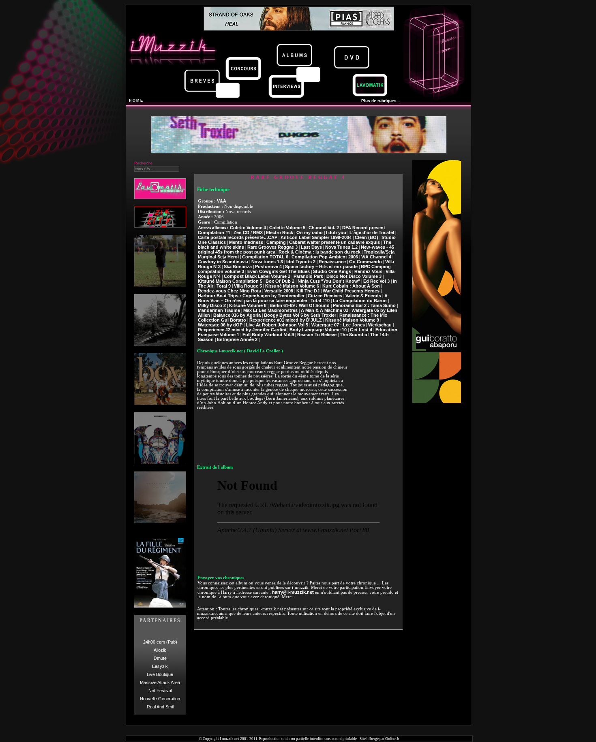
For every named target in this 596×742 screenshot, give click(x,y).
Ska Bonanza (238, 266)
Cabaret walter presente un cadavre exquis (334, 242)
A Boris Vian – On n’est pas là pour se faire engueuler (293, 298)
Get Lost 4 (361, 329)
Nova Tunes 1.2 (341, 247)
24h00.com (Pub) (160, 642)
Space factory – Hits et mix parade (321, 266)
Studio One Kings (332, 271)
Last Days (311, 247)
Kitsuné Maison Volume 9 (352, 320)
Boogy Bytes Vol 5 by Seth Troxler (300, 315)
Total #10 (320, 300)
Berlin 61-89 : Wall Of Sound (300, 305)
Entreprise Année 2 (237, 339)
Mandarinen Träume (219, 310)
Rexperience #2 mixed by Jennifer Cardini (242, 329)
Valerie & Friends (363, 295)
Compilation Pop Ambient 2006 (325, 256)
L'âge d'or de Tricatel (371, 232)
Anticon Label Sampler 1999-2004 (316, 237)
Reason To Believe (317, 334)
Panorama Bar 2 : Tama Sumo (364, 305)
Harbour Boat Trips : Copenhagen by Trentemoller (251, 295)
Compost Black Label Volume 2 (257, 276)
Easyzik (160, 666)
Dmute (160, 658)
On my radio (309, 232)
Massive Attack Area (160, 682)
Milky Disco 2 (212, 305)
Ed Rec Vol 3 (376, 281)
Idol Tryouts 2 (300, 261)
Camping (276, 242)
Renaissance (332, 261)
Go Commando (365, 261)
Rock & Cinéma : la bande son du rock (319, 251)
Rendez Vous (368, 271)
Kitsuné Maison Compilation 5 (230, 281)
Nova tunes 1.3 (267, 261)
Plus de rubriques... (380, 100)
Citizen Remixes (325, 295)
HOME (136, 100)
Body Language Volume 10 (318, 329)
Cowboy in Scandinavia (223, 261)
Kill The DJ (307, 290)
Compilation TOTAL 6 (265, 256)
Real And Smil (160, 706)
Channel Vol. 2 (324, 227)
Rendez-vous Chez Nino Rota (229, 290)
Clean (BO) (366, 237)
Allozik (160, 650)
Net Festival (160, 690)
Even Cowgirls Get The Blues (278, 271)
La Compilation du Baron (360, 300)
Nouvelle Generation (160, 698)
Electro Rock (279, 232)
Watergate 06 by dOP (220, 324)
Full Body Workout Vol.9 (268, 334)
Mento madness (246, 242)
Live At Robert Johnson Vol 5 (277, 324)
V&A (221, 200)
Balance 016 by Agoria (237, 315)
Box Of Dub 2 (280, 281)
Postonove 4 (268, 266)
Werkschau (380, 324)
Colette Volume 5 (287, 227)
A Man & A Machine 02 (324, 310)
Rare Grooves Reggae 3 (272, 247)
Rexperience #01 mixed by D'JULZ (285, 320)
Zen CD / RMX (248, 232)
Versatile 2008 (278, 290)
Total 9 (224, 286)
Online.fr (392, 739)
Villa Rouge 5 (248, 286)
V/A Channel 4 (376, 256)
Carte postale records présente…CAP (237, 237)
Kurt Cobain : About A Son (351, 286)
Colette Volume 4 (248, 227)
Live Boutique (160, 674)
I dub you (336, 232)
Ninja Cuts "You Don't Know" (329, 281)
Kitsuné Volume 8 (247, 305)
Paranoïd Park (308, 276)
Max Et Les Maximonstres (270, 310)
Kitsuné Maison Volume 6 (292, 286)
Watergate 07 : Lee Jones (338, 324)
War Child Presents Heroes (351, 290)
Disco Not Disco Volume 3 (354, 276)
